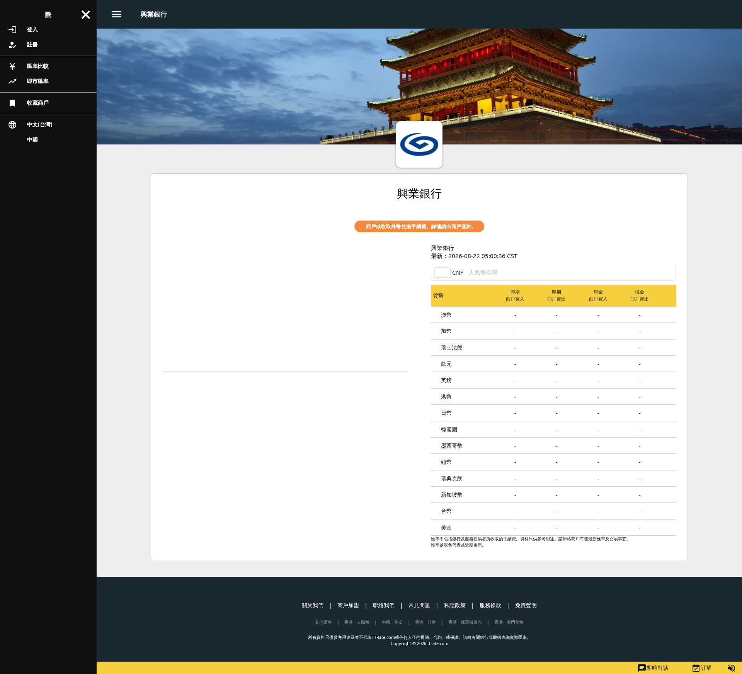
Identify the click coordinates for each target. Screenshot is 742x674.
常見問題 (419, 605)
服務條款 (490, 605)
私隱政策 (455, 605)
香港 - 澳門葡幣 (509, 622)
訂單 (701, 668)
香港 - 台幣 (425, 622)
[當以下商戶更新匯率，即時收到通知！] (670, 207)
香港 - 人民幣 (356, 622)
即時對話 (652, 668)
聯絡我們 (384, 605)
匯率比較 (28, 66)
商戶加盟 (348, 605)
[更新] (670, 252)
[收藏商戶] (657, 207)
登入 (23, 29)
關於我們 (312, 605)
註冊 (23, 44)
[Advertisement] (285, 309)
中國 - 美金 (392, 622)
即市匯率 (28, 81)
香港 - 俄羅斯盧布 (465, 622)
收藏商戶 (28, 103)
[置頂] (668, 314)
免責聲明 (526, 605)
